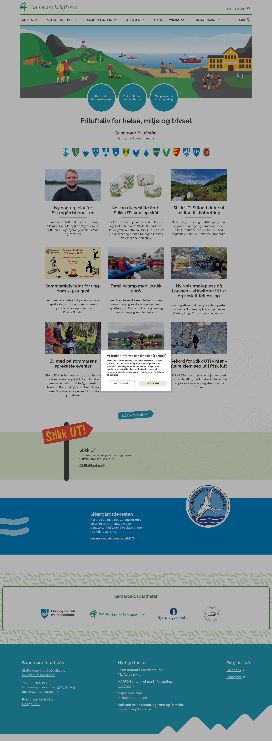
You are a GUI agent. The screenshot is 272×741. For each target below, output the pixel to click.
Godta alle (153, 383)
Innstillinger (121, 383)
